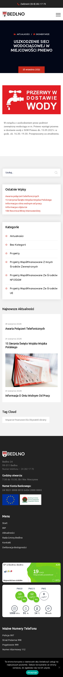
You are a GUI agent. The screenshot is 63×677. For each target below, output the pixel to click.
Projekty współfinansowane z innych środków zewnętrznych (31, 265)
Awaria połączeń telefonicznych (22, 196)
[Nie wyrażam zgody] (59, 667)
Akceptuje (32, 672)
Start (4, 523)
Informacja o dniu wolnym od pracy (23, 203)
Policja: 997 (8, 635)
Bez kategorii (18, 245)
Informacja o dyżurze (16, 207)
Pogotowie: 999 (10, 644)
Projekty (15, 253)
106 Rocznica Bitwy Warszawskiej (22, 210)
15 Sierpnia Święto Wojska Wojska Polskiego (28, 200)
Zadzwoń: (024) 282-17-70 (33, 4)
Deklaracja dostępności (14, 547)
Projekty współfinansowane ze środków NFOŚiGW (33, 278)
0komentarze (42, 35)
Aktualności (23, 35)
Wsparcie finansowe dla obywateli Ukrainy (25, 420)
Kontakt (6, 542)
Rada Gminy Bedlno (12, 537)
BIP (4, 528)
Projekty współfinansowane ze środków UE (33, 291)
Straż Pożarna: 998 (11, 640)
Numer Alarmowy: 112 (13, 649)
